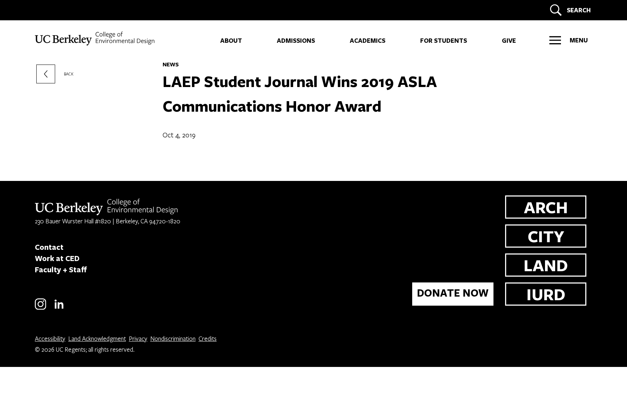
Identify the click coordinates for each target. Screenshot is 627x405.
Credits (207, 338)
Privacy (138, 338)
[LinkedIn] (59, 308)
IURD (545, 293)
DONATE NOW (453, 293)
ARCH (546, 206)
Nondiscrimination (173, 338)
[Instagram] (40, 308)
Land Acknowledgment (97, 338)
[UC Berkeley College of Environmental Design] (95, 38)
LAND (546, 264)
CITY (546, 235)
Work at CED (57, 258)
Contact (49, 247)
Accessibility (50, 338)
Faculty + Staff (61, 269)
